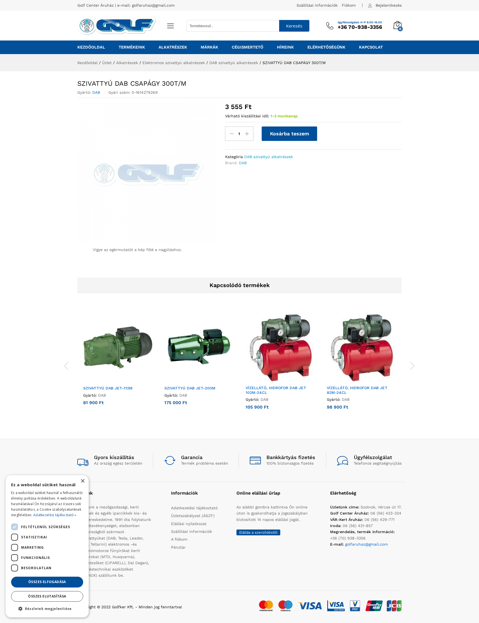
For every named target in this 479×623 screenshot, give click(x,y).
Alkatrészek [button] (173, 47)
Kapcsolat (371, 47)
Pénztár (178, 547)
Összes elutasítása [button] (47, 596)
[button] (111, 379)
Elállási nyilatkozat (189, 523)
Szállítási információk (317, 5)
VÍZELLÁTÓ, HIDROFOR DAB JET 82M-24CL (357, 390)
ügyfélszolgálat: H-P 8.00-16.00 (360, 22)
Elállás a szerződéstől (258, 532)
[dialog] (47, 546)
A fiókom (179, 539)
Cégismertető (247, 47)
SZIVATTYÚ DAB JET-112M (108, 388)
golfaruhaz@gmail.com (153, 5)
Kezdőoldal (91, 47)
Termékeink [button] (132, 47)
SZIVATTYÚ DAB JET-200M (189, 388)
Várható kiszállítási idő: (247, 116)
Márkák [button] (209, 47)
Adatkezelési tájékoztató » (55, 515)
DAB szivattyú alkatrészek (268, 157)
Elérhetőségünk (326, 47)
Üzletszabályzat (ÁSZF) (193, 515)
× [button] (82, 481)
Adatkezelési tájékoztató (194, 508)
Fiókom (349, 5)
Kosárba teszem (289, 133)
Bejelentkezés (389, 5)
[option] (118, 363)
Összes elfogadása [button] (47, 581)
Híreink (285, 47)
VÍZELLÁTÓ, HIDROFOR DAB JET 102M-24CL (276, 390)
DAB (96, 92)
